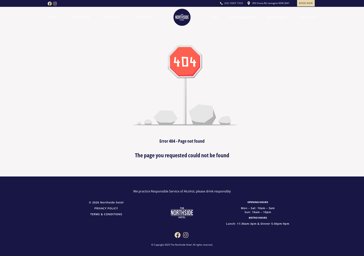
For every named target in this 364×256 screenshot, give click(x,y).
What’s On (112, 17)
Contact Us (307, 17)
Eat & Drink (80, 17)
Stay (214, 17)
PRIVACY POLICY (106, 208)
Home (53, 17)
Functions (143, 17)
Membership (277, 17)
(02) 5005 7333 (233, 3)
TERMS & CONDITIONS (106, 214)
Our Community (243, 17)
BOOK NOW (306, 3)
